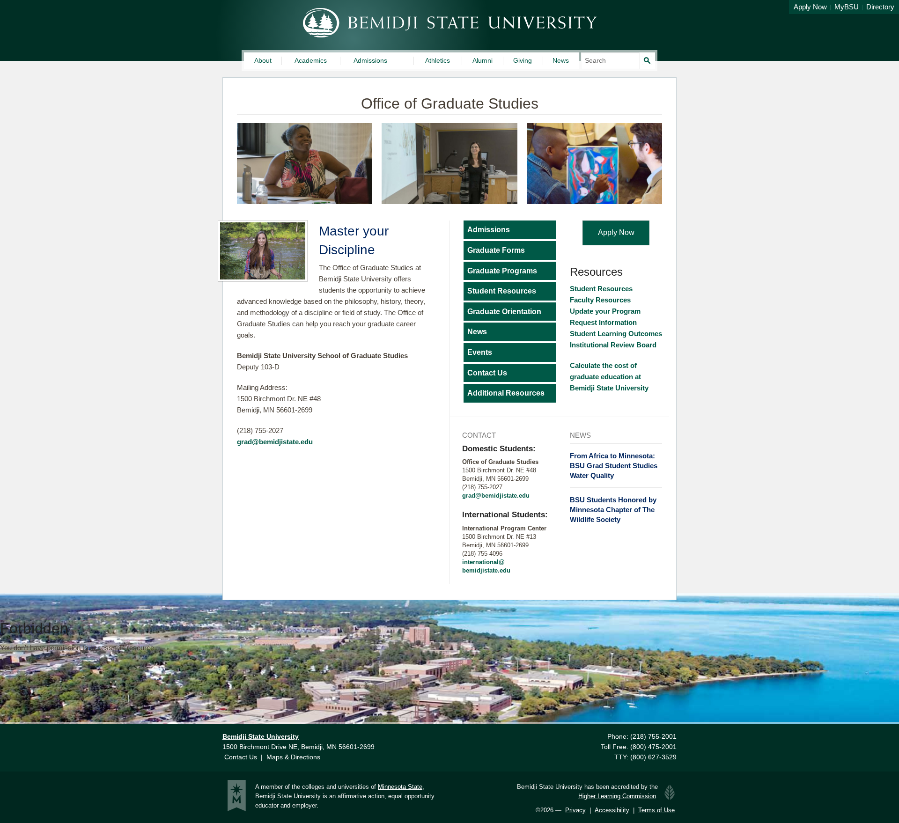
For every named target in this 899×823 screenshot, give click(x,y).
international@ (483, 562)
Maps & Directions (293, 757)
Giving (522, 60)
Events (479, 352)
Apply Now (810, 7)
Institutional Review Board (613, 345)
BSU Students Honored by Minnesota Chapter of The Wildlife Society (613, 509)
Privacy (575, 810)
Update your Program (605, 311)
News (561, 60)
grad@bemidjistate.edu (275, 442)
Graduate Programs (502, 271)
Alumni (482, 60)
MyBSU (846, 7)
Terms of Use (656, 810)
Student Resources (501, 291)
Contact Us (487, 373)
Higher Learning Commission (617, 796)
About (263, 60)
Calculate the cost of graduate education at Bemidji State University (611, 376)
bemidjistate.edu (486, 570)
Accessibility (612, 810)
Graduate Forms (496, 250)
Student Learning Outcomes (616, 334)
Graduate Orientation (504, 312)
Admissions (370, 60)
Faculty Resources (601, 300)
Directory (880, 7)
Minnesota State (400, 786)
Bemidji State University (449, 22)
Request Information (603, 322)
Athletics (437, 60)
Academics (311, 60)
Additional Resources (506, 393)
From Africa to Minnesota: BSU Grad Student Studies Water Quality (613, 465)
